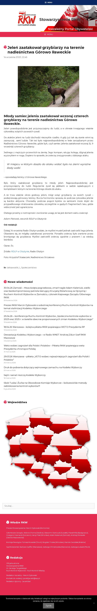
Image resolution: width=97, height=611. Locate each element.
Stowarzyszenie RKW (60, 19)
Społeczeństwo (29, 267)
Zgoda (48, 606)
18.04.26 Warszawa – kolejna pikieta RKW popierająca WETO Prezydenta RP (44, 327)
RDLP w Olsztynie (20, 251)
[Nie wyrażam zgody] (94, 603)
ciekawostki (12, 267)
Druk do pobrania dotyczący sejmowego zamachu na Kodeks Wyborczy (43, 367)
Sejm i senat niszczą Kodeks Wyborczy (25, 375)
